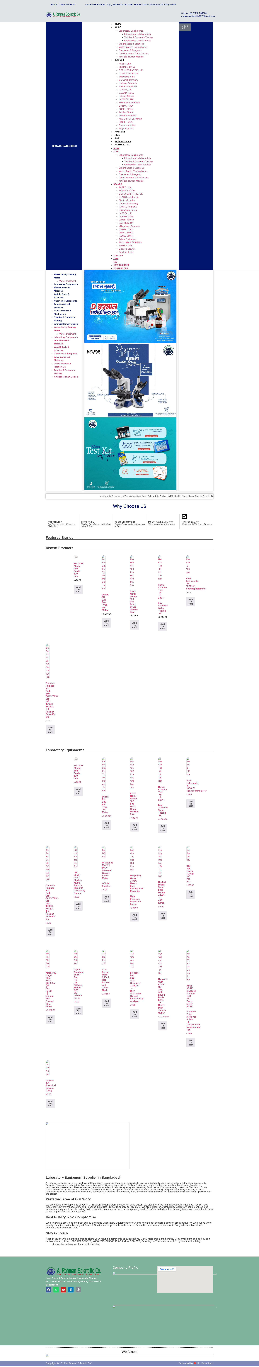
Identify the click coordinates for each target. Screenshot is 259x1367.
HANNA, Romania (128, 83)
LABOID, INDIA (126, 92)
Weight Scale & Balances (131, 43)
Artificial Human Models (131, 56)
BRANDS (119, 60)
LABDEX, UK (125, 89)
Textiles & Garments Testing (138, 37)
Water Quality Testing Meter (133, 47)
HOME (118, 24)
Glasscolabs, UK (127, 125)
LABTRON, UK (126, 99)
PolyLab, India (126, 128)
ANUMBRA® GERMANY (130, 118)
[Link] (78, 1289)
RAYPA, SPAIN (126, 112)
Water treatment (67, 333)
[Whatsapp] (56, 1289)
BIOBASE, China (127, 67)
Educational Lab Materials (137, 34)
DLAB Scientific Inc (128, 73)
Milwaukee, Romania (129, 102)
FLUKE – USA (125, 122)
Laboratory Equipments (131, 30)
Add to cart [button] (78, 589)
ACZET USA (125, 63)
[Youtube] (63, 1289)
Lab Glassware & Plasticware (133, 53)
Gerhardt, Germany (128, 80)
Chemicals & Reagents (130, 50)
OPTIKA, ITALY (126, 105)
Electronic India (127, 76)
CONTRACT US (122, 145)
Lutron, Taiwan (126, 96)
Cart (117, 135)
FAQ (117, 138)
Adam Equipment (127, 115)
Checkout (120, 132)
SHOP (118, 27)
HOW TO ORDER (123, 141)
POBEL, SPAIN (126, 109)
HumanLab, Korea (128, 86)
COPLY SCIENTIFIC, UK (131, 70)
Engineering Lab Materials (137, 40)
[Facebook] (48, 1289)
